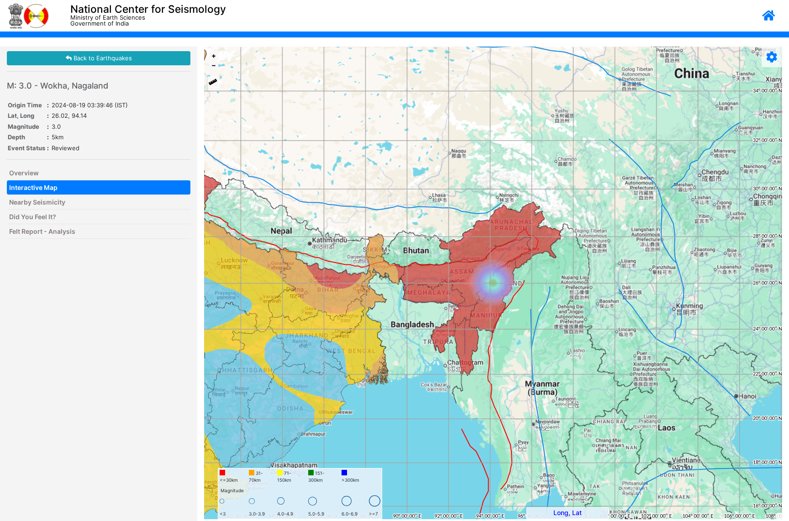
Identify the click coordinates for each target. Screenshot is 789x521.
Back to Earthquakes (102, 58)
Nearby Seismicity (37, 202)
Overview (24, 173)
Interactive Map (33, 187)
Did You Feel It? (32, 217)
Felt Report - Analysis (42, 231)
